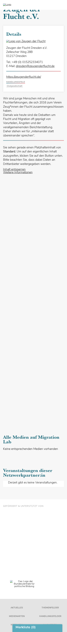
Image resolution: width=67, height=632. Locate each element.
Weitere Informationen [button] (18, 172)
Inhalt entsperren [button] (14, 169)
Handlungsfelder (50, 616)
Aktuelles (17, 608)
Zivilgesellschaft (14, 86)
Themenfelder (50, 608)
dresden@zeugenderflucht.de (35, 66)
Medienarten (17, 616)
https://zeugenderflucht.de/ (23, 77)
